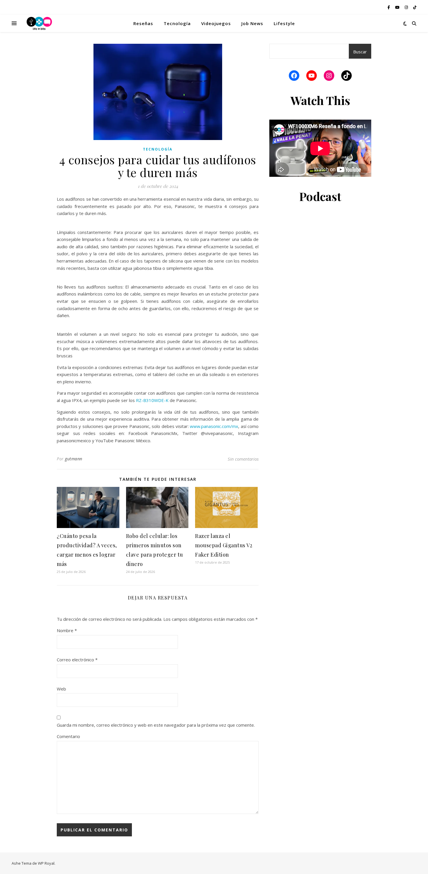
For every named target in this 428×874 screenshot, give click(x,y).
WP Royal (46, 863)
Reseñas (143, 23)
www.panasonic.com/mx (214, 426)
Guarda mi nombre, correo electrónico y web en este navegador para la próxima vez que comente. (156, 725)
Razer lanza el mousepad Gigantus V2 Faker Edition (223, 545)
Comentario (68, 736)
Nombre (67, 630)
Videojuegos (216, 23)
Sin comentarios (243, 459)
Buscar (360, 52)
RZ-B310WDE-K (152, 400)
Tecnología (177, 23)
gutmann (73, 459)
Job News (252, 23)
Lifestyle (284, 23)
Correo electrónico (77, 660)
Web (61, 689)
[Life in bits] (39, 23)
